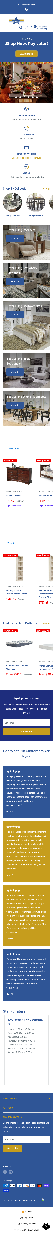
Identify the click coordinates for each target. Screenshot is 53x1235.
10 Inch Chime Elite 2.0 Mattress (17, 667)
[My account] (26, 27)
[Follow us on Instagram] (11, 1172)
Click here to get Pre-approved (26, 157)
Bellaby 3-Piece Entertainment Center (16, 592)
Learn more (13, 448)
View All (11, 543)
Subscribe (26, 731)
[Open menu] (4, 21)
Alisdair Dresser (13, 495)
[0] (32, 27)
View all (46, 188)
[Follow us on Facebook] (5, 1172)
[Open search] (21, 27)
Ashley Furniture (14, 491)
